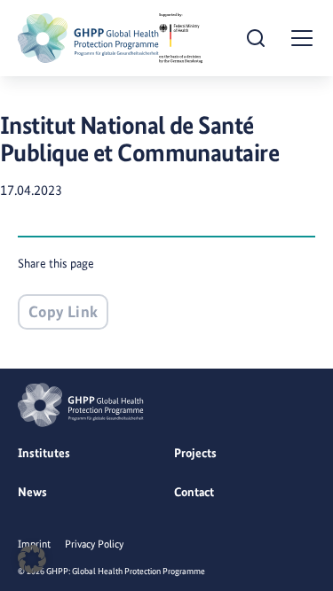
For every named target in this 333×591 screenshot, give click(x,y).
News (32, 492)
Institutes (44, 453)
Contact (194, 492)
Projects (195, 453)
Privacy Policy (94, 544)
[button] (32, 559)
